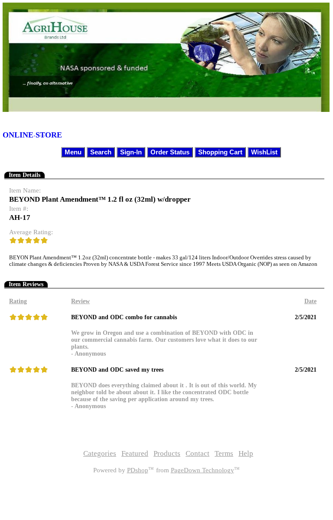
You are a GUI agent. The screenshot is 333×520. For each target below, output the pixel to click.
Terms (224, 453)
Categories (99, 453)
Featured (134, 453)
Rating (18, 301)
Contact (197, 453)
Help (245, 453)
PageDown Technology (202, 470)
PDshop (137, 470)
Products (166, 453)
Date (310, 301)
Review (80, 301)
